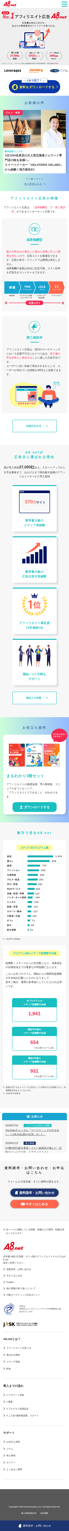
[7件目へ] (42, 179)
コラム (9, 1448)
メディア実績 (13, 1361)
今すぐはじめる (37, 1204)
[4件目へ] (34, 179)
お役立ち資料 (13, 1442)
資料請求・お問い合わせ (37, 1192)
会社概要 (44, 1513)
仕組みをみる (33, 425)
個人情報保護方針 (29, 1513)
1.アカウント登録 (15, 1395)
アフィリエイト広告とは (18, 1348)
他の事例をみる (33, 184)
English (10, 1282)
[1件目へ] (26, 179)
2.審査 (9, 1401)
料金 (8, 1368)
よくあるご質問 (14, 1469)
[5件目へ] (37, 179)
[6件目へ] (39, 179)
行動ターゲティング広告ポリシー (23, 1295)
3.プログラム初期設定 (17, 1408)
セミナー (10, 1462)
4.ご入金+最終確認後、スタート (22, 1415)
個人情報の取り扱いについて (21, 1288)
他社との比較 (33, 697)
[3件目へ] (32, 179)
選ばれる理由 (13, 1355)
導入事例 (10, 1455)
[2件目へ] (29, 179)
